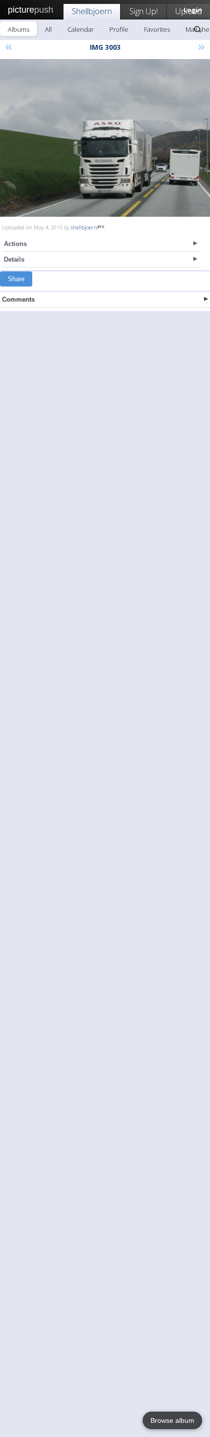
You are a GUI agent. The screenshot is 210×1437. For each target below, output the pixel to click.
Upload (188, 11)
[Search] (197, 29)
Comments (18, 299)
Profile (118, 29)
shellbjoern (84, 227)
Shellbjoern (92, 11)
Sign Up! (143, 11)
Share (16, 279)
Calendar (80, 29)
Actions (15, 243)
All (48, 29)
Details (14, 259)
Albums (18, 29)
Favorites (157, 29)
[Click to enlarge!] (105, 138)
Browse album (172, 1420)
